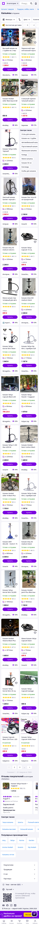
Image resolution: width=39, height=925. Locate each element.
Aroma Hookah (7, 847)
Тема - (11, 885)
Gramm (20, 847)
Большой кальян (26, 829)
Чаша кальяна (7, 822)
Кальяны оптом (8, 855)
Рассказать (29, 915)
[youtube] (3, 905)
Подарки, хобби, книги (25, 9)
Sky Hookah (32, 847)
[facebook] (7, 905)
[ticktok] (15, 905)
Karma (21, 840)
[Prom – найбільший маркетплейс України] (3, 3)
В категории (11, 3)
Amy (4, 840)
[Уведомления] (36, 3)
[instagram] (11, 905)
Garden (31, 840)
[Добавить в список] (16, 42)
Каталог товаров (7, 9)
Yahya (12, 840)
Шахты (20, 822)
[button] (10, 69)
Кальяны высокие (9, 829)
